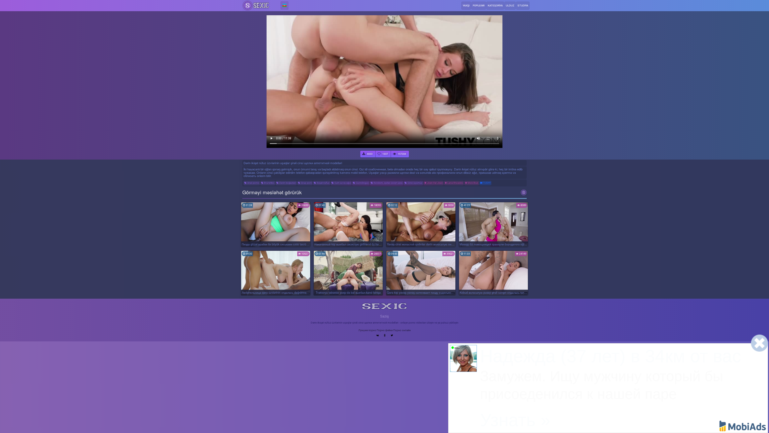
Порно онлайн (402, 330)
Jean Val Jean (434, 183)
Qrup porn (306, 183)
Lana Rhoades (455, 183)
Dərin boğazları (287, 183)
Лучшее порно (367, 330)
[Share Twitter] (392, 335)
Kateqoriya (495, 5)
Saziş (384, 316)
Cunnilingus (362, 183)
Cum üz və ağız (342, 183)
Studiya (522, 5)
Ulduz (510, 5)
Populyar (479, 5)
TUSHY (486, 183)
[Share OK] (385, 335)
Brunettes (269, 183)
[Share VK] (377, 335)
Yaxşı (466, 5)
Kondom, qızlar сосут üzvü (388, 183)
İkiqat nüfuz (322, 183)
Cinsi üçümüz (414, 183)
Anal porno (253, 183)
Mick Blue (472, 183)
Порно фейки (385, 330)
